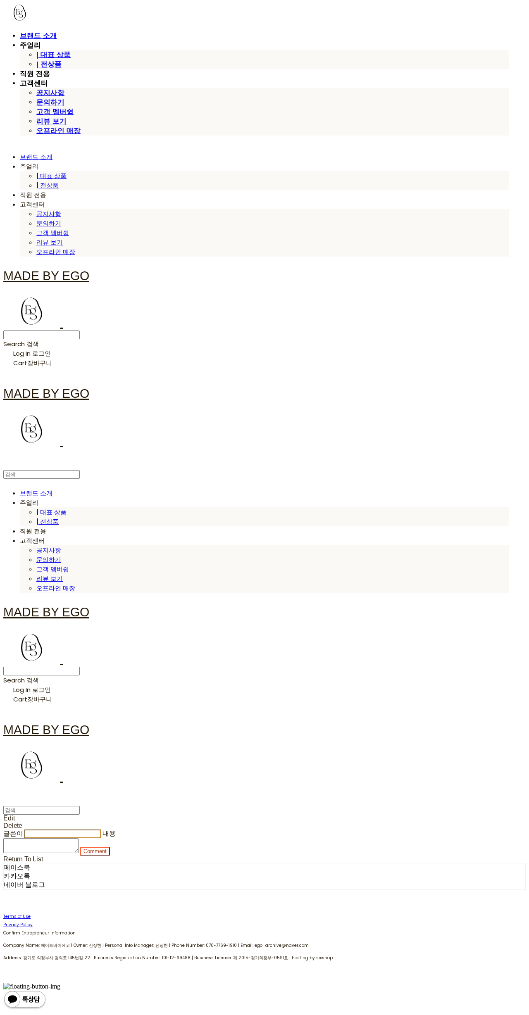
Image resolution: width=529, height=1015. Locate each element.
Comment (95, 851)
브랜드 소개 (38, 36)
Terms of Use (17, 916)
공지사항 (50, 93)
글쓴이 (13, 833)
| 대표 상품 (53, 55)
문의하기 (50, 102)
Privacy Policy (18, 925)
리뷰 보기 (51, 121)
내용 (109, 833)
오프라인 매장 (58, 131)
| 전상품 (49, 64)
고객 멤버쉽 (55, 112)
